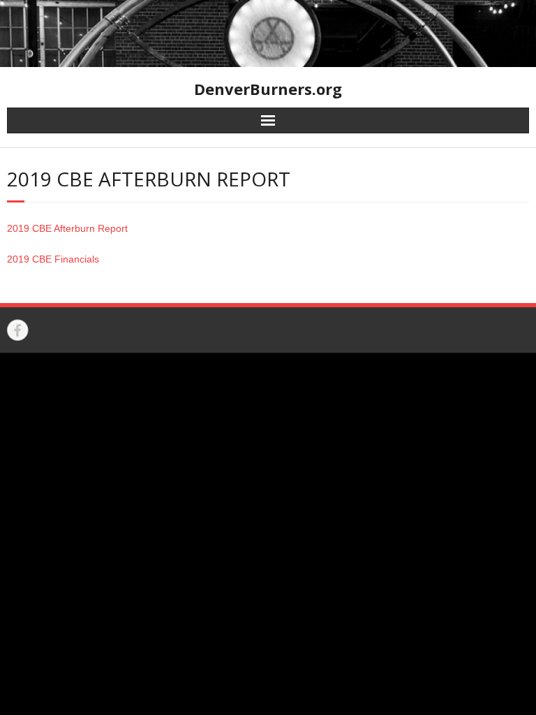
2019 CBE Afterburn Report (67, 228)
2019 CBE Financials (53, 259)
